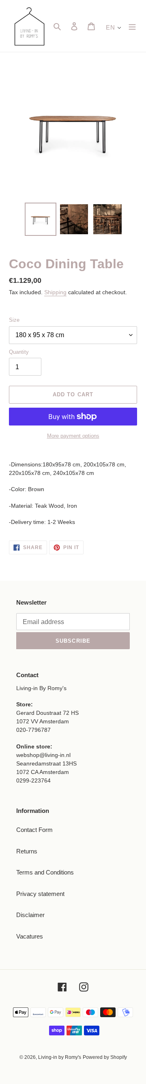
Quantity (19, 352)
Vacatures (29, 936)
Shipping (55, 292)
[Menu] (132, 26)
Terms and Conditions (45, 872)
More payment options (73, 436)
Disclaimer (30, 914)
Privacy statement (40, 893)
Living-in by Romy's (59, 1057)
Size (14, 320)
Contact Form (34, 829)
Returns (26, 851)
